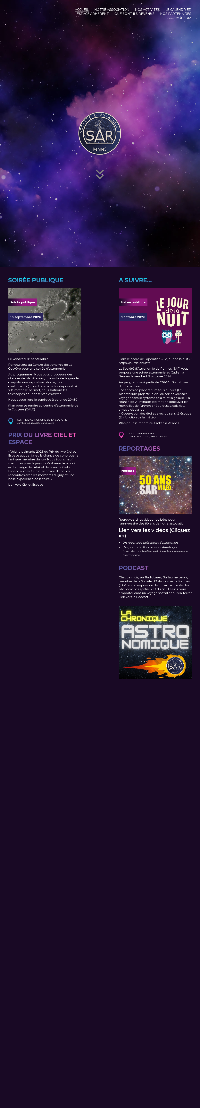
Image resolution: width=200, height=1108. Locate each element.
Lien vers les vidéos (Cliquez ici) (154, 533)
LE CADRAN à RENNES (141, 433)
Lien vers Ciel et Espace (25, 484)
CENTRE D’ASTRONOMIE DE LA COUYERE (42, 419)
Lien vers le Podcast (133, 597)
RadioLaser (153, 577)
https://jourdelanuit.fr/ (134, 363)
